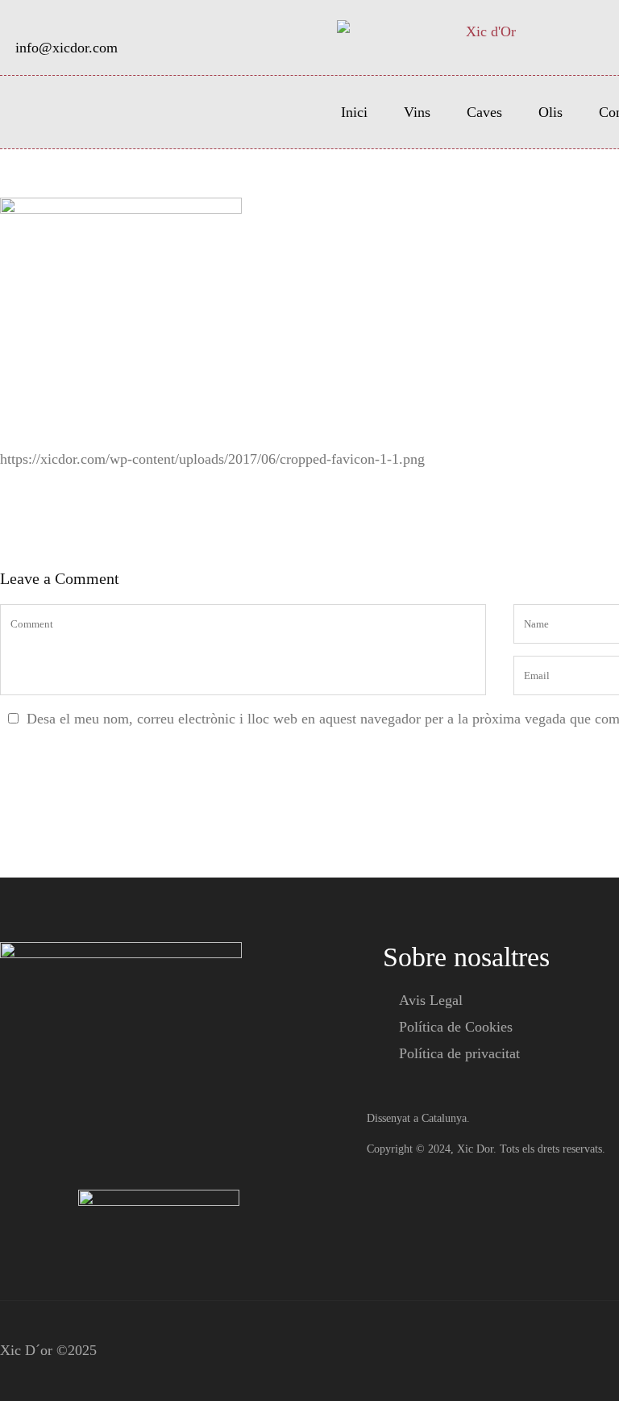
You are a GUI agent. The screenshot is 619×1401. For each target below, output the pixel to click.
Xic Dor (475, 1149)
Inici (354, 112)
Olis (550, 112)
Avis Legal (431, 1000)
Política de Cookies (456, 1027)
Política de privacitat (459, 1053)
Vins (417, 112)
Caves (484, 112)
